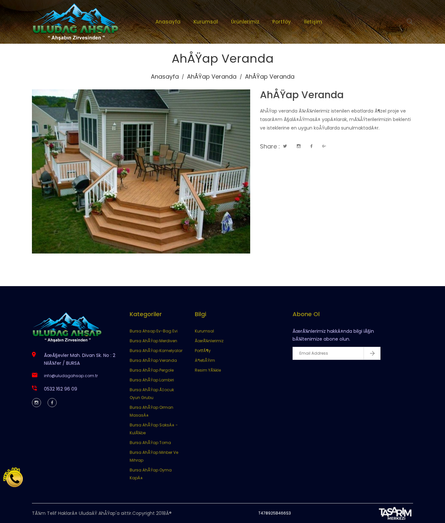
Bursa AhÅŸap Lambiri (152, 380)
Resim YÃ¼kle (208, 370)
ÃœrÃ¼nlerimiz (209, 341)
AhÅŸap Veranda (212, 76)
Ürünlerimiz (245, 21)
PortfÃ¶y (203, 350)
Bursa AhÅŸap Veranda (153, 360)
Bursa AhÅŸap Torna (150, 442)
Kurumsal (206, 21)
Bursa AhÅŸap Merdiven (153, 341)
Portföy (281, 21)
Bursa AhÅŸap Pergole (152, 370)
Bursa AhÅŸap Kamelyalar (156, 350)
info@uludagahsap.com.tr (71, 375)
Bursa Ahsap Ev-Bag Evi (154, 331)
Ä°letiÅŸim (205, 360)
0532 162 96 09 (60, 389)
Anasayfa (167, 21)
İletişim (313, 21)
